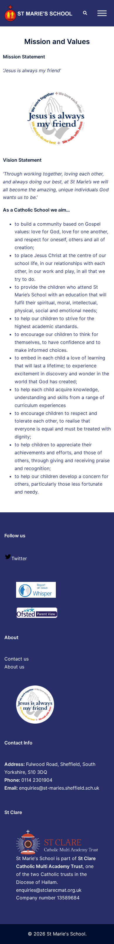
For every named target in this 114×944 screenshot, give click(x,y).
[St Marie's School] (39, 13)
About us (14, 667)
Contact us (16, 659)
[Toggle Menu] (102, 13)
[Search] (84, 13)
